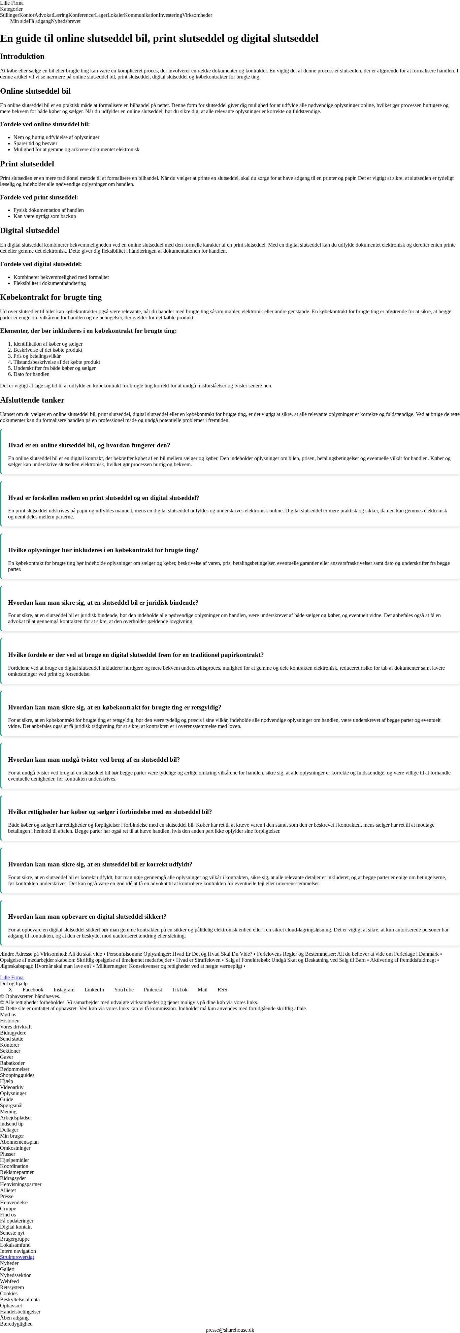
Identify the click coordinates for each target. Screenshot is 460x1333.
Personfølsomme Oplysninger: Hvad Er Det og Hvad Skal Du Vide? (179, 954)
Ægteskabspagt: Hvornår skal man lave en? (46, 966)
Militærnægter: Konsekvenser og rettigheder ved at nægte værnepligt (169, 966)
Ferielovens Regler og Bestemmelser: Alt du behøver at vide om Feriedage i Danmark (348, 954)
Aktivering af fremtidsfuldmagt (403, 960)
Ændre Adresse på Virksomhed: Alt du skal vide (51, 954)
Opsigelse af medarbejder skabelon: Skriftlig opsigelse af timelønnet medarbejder (85, 960)
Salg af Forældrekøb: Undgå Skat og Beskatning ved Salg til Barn (295, 960)
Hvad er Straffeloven (198, 960)
